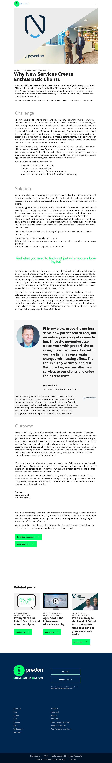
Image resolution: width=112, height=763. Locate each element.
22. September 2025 (52, 613)
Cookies (73, 759)
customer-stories (42, 70)
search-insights (22, 615)
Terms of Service (64, 688)
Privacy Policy (54, 688)
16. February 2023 (22, 70)
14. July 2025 (78, 613)
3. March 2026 (20, 613)
